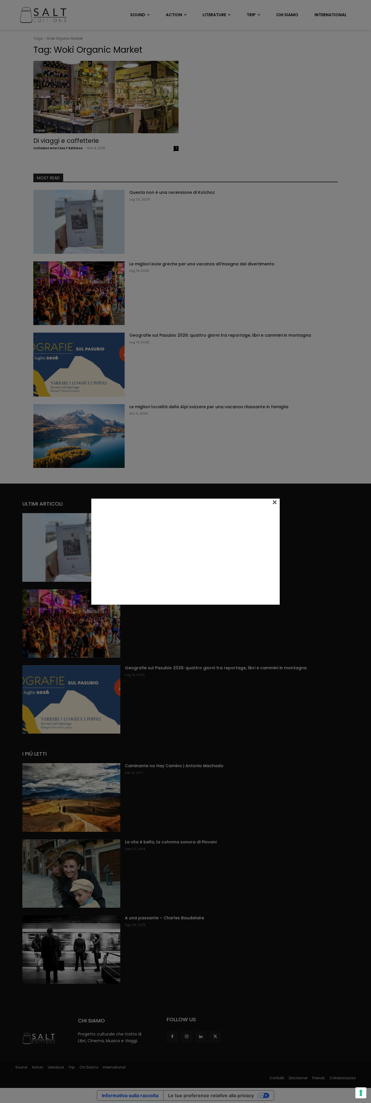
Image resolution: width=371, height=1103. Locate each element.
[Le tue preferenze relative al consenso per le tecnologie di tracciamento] (360, 1092)
